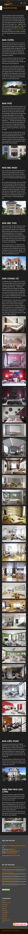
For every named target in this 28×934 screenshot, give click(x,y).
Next (23, 88)
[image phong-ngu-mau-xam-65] (14, 448)
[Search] (20, 3)
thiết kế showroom (6, 920)
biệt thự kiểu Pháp (6, 902)
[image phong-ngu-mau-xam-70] (14, 466)
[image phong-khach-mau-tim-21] (14, 724)
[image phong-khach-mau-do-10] (14, 708)
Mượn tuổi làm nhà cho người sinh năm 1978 (10, 882)
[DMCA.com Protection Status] (6, 890)
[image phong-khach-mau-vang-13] (14, 572)
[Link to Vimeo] (20, 932)
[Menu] (24, 3)
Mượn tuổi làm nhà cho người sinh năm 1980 (10, 877)
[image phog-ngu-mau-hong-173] (14, 342)
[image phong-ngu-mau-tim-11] (14, 378)
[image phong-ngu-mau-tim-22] (14, 415)
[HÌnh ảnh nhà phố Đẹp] (24, 159)
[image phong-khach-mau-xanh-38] (14, 638)
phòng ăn (4, 908)
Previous (5, 88)
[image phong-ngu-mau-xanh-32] (14, 498)
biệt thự (4, 900)
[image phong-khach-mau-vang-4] (14, 591)
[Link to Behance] (25, 932)
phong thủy (4, 916)
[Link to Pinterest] (12, 932)
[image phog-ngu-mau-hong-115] (14, 360)
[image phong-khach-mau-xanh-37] (14, 655)
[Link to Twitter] (5, 932)
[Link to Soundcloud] (16, 932)
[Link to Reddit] (10, 932)
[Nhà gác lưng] (24, 831)
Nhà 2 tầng (4, 904)
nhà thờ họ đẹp (16, 855)
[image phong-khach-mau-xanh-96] (14, 691)
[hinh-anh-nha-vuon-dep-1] (21, 94)
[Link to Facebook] (8, 932)
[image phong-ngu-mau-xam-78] (14, 431)
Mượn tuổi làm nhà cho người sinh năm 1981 (10, 875)
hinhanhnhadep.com (16, 930)
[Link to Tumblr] (14, 932)
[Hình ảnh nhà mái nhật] (24, 214)
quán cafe (4, 918)
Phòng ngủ (4, 914)
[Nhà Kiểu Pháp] (24, 780)
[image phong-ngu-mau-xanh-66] (14, 515)
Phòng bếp (4, 910)
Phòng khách (5, 912)
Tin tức (3, 922)
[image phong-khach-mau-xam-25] (14, 673)
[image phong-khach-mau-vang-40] (14, 606)
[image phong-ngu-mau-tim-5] (14, 397)
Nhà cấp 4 (4, 906)
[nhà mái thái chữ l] (24, 269)
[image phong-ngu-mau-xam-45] (14, 482)
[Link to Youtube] (18, 932)
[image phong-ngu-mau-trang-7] (14, 324)
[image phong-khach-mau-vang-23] (14, 552)
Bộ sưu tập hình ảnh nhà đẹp (9, 8)
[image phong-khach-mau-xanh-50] (14, 621)
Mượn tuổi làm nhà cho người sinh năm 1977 (10, 885)
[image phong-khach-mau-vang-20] (14, 534)
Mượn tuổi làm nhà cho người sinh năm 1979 (10, 880)
